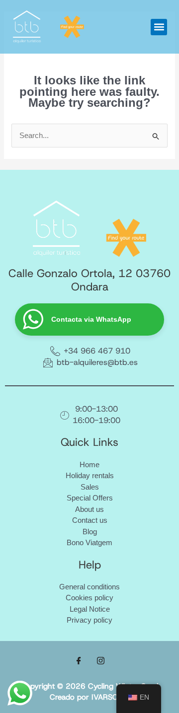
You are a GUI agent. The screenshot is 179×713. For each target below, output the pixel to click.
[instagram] (100, 660)
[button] (159, 27)
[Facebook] (78, 660)
